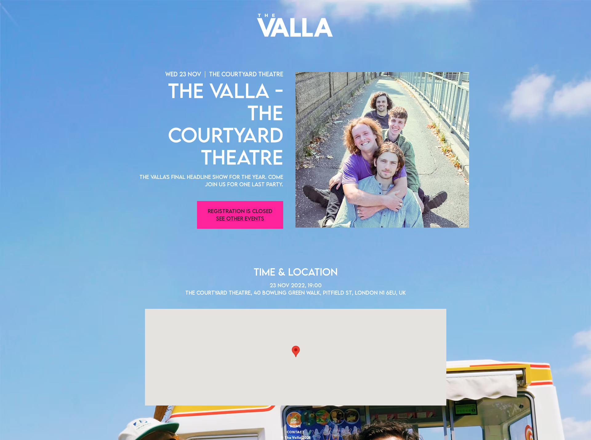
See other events (240, 218)
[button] (295, 25)
